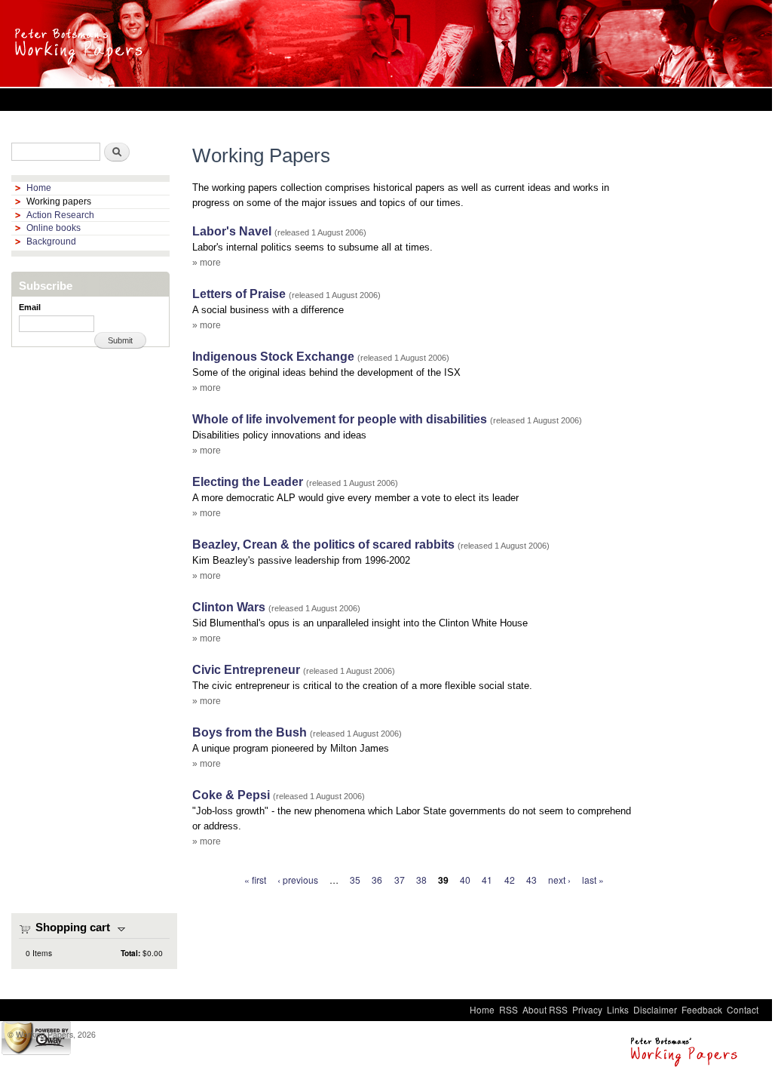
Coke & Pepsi (231, 795)
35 (355, 879)
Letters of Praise (239, 294)
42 (509, 879)
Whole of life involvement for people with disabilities (339, 419)
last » (593, 879)
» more (206, 262)
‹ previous (297, 879)
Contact (742, 1009)
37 (399, 879)
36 (377, 879)
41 (487, 879)
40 (465, 879)
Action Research (60, 215)
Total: (130, 952)
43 (531, 879)
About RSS (545, 1009)
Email (30, 307)
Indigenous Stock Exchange (273, 356)
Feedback (702, 1009)
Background (51, 241)
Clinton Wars (228, 607)
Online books (53, 228)
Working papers (58, 201)
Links (618, 1009)
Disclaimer (655, 1009)
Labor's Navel (231, 231)
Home (38, 188)
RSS (508, 1009)
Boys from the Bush (249, 732)
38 (421, 879)
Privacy (587, 1009)
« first (255, 879)
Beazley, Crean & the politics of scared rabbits (323, 544)
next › (559, 879)
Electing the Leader (247, 481)
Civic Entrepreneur (246, 669)
